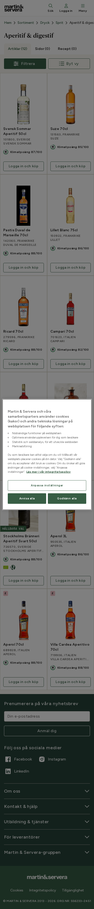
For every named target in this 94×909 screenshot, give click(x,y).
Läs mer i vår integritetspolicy (48, 472)
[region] (46, 454)
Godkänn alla (67, 498)
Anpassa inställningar (47, 485)
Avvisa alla (27, 498)
